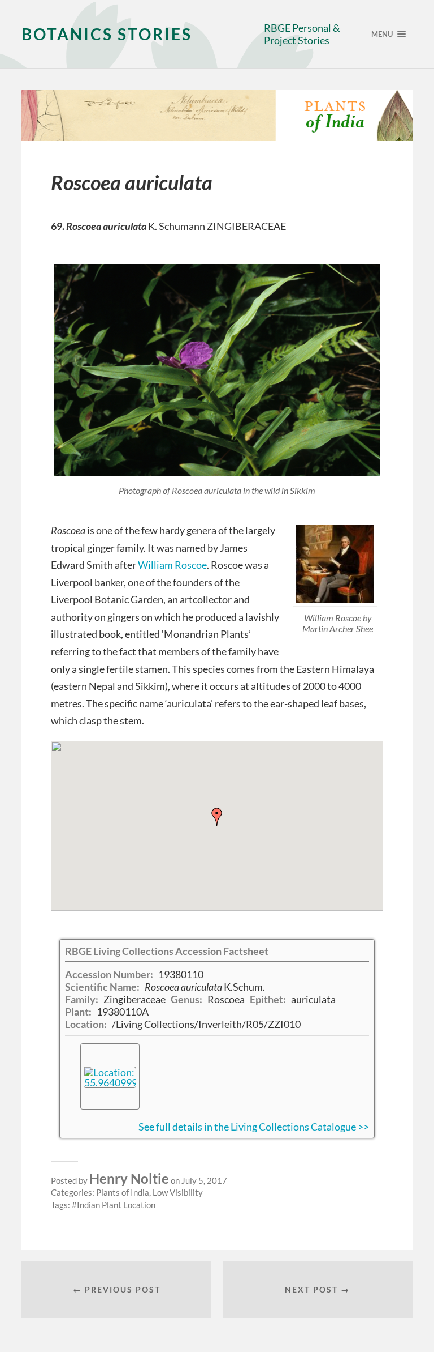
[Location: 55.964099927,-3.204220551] (110, 1076)
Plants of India (122, 1192)
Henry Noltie (129, 1178)
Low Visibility (178, 1192)
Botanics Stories (106, 34)
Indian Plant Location (116, 1205)
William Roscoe (172, 564)
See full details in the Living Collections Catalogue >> (253, 1126)
